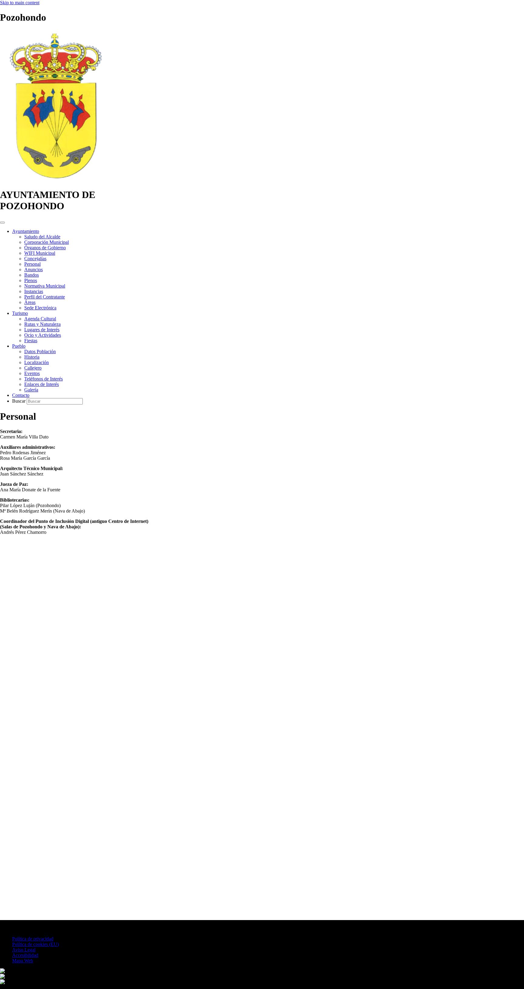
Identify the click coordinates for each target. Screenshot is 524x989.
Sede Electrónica (40, 307)
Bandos (31, 275)
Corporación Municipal (46, 242)
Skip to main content (19, 2)
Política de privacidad (32, 938)
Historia (31, 357)
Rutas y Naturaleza (42, 324)
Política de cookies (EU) (35, 944)
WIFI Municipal (39, 253)
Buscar (19, 401)
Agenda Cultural (40, 318)
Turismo (20, 313)
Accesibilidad (25, 955)
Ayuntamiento (25, 231)
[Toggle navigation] (2, 222)
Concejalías (35, 258)
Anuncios (33, 269)
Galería (31, 389)
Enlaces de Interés (41, 384)
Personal (32, 264)
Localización (36, 362)
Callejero (33, 367)
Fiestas (30, 340)
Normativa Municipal (44, 285)
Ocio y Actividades (42, 335)
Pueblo (18, 346)
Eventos (32, 373)
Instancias (33, 291)
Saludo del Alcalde (42, 236)
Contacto (20, 395)
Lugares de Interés (41, 329)
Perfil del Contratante (44, 296)
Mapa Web (22, 960)
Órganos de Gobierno (45, 247)
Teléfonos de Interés (43, 378)
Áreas (29, 302)
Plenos (30, 280)
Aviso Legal (23, 949)
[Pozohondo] (55, 179)
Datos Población (40, 351)
